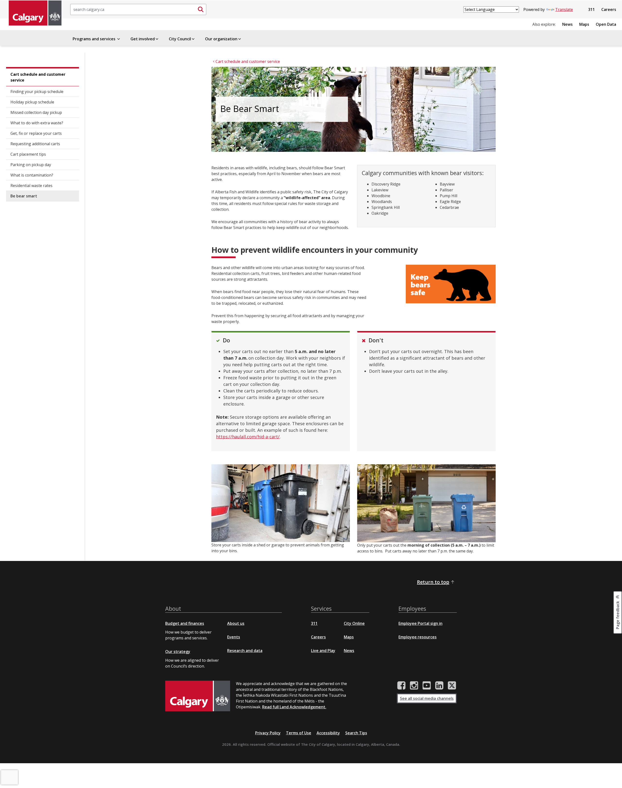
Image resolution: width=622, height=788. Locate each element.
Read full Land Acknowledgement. (294, 707)
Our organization (221, 39)
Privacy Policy (268, 733)
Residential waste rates (31, 185)
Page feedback (617, 614)
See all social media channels (427, 698)
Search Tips (356, 733)
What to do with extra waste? (36, 123)
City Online (354, 623)
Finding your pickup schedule (36, 91)
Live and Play (323, 650)
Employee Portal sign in (420, 623)
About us (235, 623)
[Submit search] (200, 9)
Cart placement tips (28, 154)
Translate (564, 9)
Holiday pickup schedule (32, 102)
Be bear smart (23, 196)
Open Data (606, 24)
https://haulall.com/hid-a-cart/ (248, 437)
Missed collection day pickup (36, 112)
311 (591, 9)
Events (233, 637)
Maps (584, 24)
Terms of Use (298, 733)
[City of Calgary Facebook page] (401, 685)
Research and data (244, 650)
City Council (180, 39)
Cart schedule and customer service (37, 77)
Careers (608, 9)
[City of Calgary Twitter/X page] (452, 685)
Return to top (433, 582)
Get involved (142, 39)
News (567, 24)
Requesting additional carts (35, 143)
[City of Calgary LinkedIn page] (439, 685)
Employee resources (417, 637)
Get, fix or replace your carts (36, 133)
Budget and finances (184, 623)
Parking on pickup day (30, 164)
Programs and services (94, 39)
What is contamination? (31, 175)
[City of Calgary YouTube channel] (427, 685)
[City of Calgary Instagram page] (414, 685)
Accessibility (328, 733)
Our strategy (177, 651)
